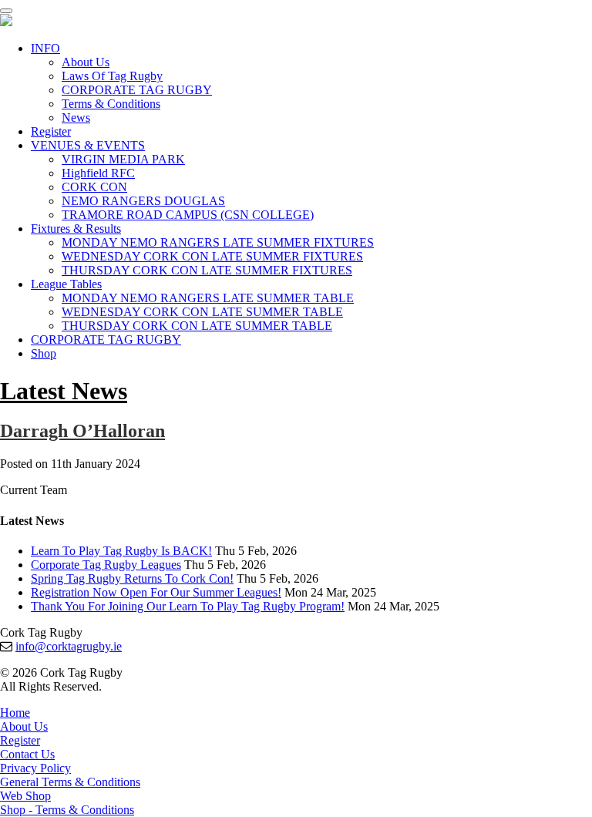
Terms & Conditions (111, 103)
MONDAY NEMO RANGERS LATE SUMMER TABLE (208, 297)
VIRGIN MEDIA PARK (123, 159)
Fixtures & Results (76, 228)
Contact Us (27, 754)
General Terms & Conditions (70, 781)
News (76, 117)
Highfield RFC (98, 173)
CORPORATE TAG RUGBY (137, 89)
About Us (85, 62)
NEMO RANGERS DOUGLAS (143, 200)
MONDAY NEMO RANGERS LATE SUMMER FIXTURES (218, 242)
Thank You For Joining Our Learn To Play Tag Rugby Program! (188, 606)
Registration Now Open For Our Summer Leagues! (156, 592)
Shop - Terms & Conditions (67, 809)
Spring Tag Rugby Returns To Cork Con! (132, 578)
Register (51, 131)
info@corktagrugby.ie (68, 646)
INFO (45, 48)
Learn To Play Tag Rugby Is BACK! (121, 550)
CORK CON (94, 186)
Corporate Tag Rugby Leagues (106, 564)
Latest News (63, 391)
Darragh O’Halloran (82, 431)
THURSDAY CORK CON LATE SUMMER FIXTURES (207, 270)
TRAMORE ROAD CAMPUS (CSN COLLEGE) (188, 214)
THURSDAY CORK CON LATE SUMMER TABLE (197, 325)
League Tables (66, 284)
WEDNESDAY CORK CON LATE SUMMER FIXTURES (212, 256)
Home (15, 712)
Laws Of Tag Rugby (112, 75)
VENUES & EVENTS (88, 145)
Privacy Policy (35, 768)
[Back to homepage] (6, 22)
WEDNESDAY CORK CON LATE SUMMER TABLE (202, 311)
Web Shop (25, 795)
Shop (43, 353)
